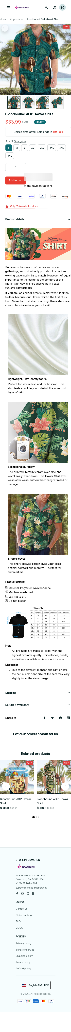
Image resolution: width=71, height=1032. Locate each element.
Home (3, 19)
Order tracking (24, 915)
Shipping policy (24, 955)
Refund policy (23, 968)
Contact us (21, 908)
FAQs (18, 921)
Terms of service (25, 949)
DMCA (19, 927)
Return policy (23, 962)
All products (16, 19)
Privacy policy (23, 943)
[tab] (34, 817)
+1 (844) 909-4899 (26, 883)
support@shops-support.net (31, 887)
